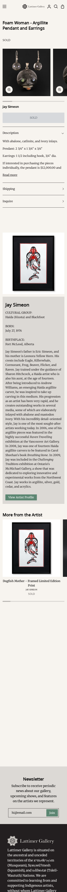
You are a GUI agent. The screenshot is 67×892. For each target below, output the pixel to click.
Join (52, 813)
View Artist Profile (21, 497)
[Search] (54, 6)
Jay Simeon (11, 106)
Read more (10, 175)
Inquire (8, 201)
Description (11, 133)
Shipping (9, 189)
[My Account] (47, 6)
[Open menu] (3, 6)
